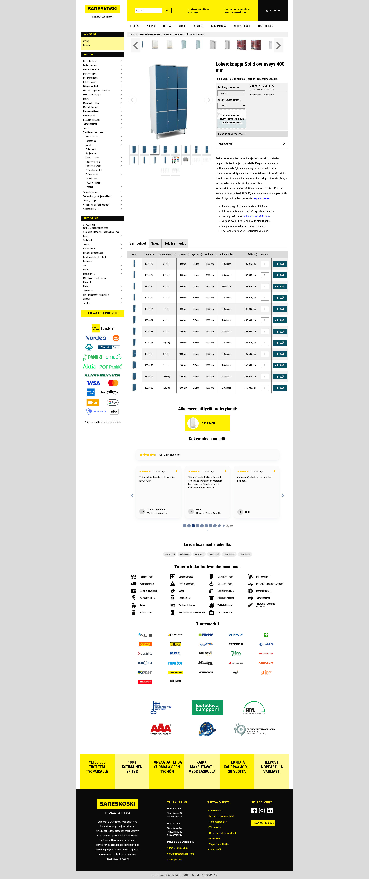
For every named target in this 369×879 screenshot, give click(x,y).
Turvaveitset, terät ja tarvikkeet (97, 196)
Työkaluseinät (92, 174)
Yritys (151, 25)
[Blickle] (206, 635)
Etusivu (134, 25)
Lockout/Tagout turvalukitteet (96, 90)
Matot (86, 98)
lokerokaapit (245, 554)
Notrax (86, 286)
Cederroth (87, 240)
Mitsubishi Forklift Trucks (94, 278)
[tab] (137, 243)
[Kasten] (175, 654)
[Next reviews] (282, 495)
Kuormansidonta (90, 78)
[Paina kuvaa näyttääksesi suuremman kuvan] (134, 263)
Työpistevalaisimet (94, 182)
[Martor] (175, 663)
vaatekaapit (214, 554)
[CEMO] (145, 644)
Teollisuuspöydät (93, 166)
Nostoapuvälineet (91, 111)
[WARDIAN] (175, 682)
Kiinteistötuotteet (91, 69)
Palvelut (198, 25)
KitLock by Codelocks (93, 253)
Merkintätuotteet (90, 107)
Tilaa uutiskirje (102, 313)
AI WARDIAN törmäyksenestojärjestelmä (95, 226)
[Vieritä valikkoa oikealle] (278, 45)
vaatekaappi (184, 554)
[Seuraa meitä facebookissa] (254, 810)
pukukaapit (199, 554)
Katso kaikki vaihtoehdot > (231, 133)
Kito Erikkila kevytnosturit (94, 257)
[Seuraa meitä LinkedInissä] (270, 810)
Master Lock (89, 273)
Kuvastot (87, 45)
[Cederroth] (266, 635)
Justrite (86, 244)
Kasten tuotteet (90, 248)
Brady (85, 236)
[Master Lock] (206, 663)
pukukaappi (170, 554)
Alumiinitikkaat (92, 136)
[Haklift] (266, 644)
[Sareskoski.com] (117, 808)
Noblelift (87, 282)
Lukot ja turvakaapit (92, 94)
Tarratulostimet (90, 124)
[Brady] (236, 635)
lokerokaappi (229, 554)
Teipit (85, 128)
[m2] (266, 654)
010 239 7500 (192, 12)
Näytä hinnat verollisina (235, 12)
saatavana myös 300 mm (255, 216)
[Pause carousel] (207, 530)
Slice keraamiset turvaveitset (96, 294)
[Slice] (266, 672)
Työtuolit (89, 187)
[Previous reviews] (132, 495)
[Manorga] (145, 663)
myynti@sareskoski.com (198, 9)
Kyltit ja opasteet (91, 82)
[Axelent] (175, 635)
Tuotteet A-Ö (265, 25)
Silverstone (88, 290)
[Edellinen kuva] (132, 100)
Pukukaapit (91, 149)
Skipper (86, 299)
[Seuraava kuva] (208, 100)
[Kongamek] (236, 654)
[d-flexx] (175, 644)
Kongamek (88, 261)
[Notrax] (145, 672)
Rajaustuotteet (89, 61)
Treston (86, 303)
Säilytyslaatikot (92, 157)
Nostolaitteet (89, 115)
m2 (84, 265)
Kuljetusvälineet (90, 73)
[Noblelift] (266, 663)
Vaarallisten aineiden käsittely (96, 204)
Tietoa (167, 25)
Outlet (86, 41)
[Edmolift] (206, 644)
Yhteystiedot (242, 25)
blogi (182, 25)
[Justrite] (145, 654)
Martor (86, 269)
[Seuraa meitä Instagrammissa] (262, 810)
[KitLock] (206, 654)
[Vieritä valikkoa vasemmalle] (135, 45)
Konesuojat (91, 140)
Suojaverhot (91, 153)
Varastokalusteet (90, 209)
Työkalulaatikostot (94, 170)
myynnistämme (261, 198)
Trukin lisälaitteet (90, 192)
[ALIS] (145, 635)
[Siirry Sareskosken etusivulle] (102, 10)
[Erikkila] (236, 644)
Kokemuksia (218, 25)
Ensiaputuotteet (90, 65)
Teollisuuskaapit (93, 161)
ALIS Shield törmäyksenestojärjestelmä (101, 232)
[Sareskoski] (175, 672)
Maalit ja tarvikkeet (91, 103)
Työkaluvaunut (92, 178)
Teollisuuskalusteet (93, 132)
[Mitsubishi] (236, 663)
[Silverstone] (206, 672)
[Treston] (145, 682)
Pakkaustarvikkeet (91, 119)
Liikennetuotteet (90, 86)
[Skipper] (236, 672)
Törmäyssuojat (89, 200)
